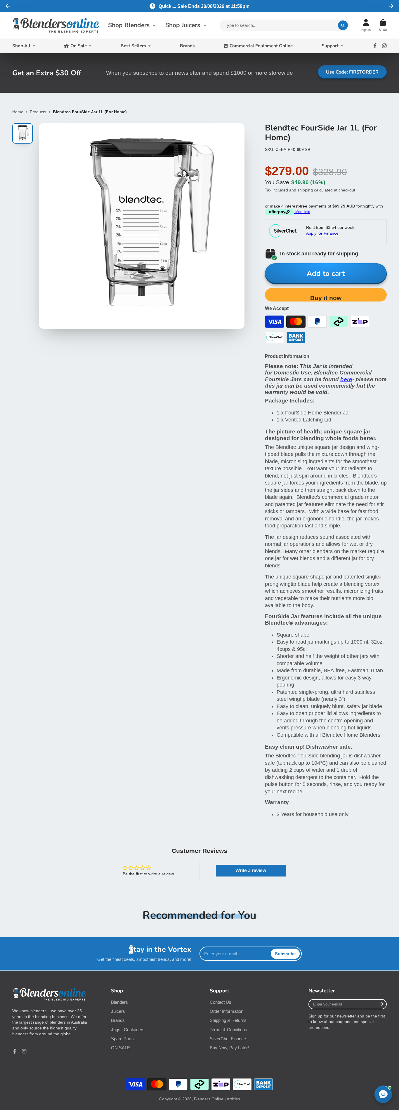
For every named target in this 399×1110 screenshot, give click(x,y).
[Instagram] (384, 45)
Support (330, 46)
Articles (233, 1099)
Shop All (21, 46)
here (346, 379)
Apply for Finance (322, 233)
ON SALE (120, 1047)
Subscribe (285, 953)
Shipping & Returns (228, 1020)
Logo (56, 25)
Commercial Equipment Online (261, 46)
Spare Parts (122, 1038)
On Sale (78, 46)
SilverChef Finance (228, 1038)
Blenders (119, 1002)
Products (38, 111)
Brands (187, 46)
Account (366, 25)
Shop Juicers (182, 25)
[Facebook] (375, 45)
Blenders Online (208, 1099)
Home (17, 111)
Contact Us (220, 1002)
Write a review (250, 870)
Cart (383, 25)
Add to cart (326, 273)
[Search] (343, 25)
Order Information (226, 1011)
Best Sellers (133, 46)
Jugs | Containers (128, 1029)
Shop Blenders (129, 25)
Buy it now (325, 298)
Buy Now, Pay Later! (229, 1047)
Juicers (118, 1011)
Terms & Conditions (228, 1029)
